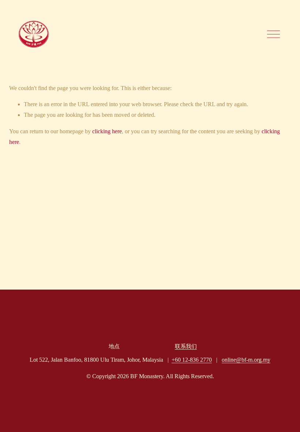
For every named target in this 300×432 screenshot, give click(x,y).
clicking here (107, 131)
